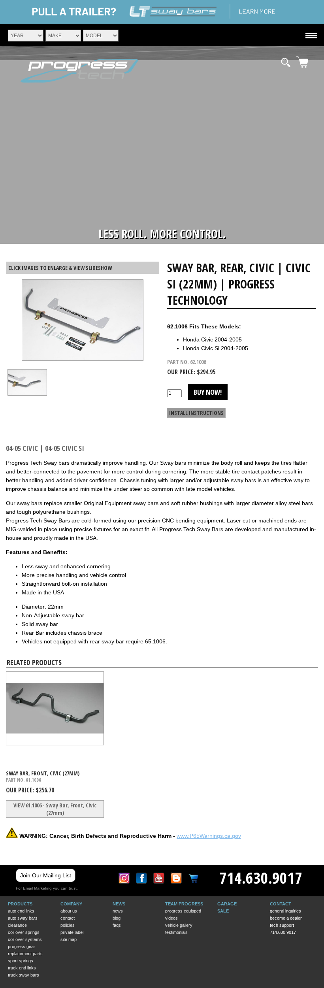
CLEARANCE (17, 925)
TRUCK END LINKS (22, 967)
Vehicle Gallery (178, 925)
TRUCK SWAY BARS (23, 975)
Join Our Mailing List (45, 875)
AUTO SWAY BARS (23, 918)
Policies (67, 925)
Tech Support (282, 925)
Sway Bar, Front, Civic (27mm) (42, 773)
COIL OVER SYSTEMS (25, 939)
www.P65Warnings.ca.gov (209, 836)
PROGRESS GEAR (21, 946)
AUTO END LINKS (21, 911)
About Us (68, 911)
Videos (171, 918)
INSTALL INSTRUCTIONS (196, 413)
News (118, 911)
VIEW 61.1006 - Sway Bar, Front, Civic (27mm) (54, 808)
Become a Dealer (286, 918)
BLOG (117, 918)
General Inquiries (285, 911)
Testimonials (176, 932)
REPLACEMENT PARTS (25, 953)
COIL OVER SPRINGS (24, 932)
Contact (67, 918)
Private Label (71, 932)
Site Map (68, 939)
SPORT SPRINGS (20, 960)
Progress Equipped (183, 911)
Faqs (117, 925)
